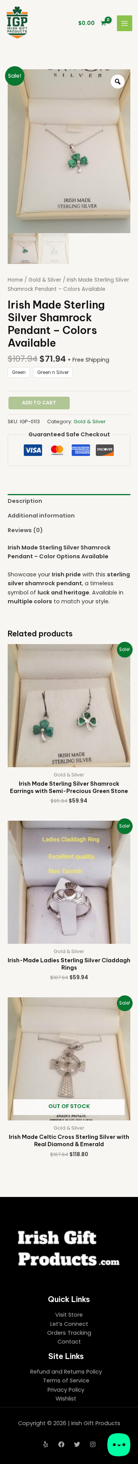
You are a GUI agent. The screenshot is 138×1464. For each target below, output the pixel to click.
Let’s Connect (69, 1324)
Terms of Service (66, 1380)
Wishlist (66, 1398)
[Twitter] (77, 1444)
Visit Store (69, 1315)
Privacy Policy (66, 1390)
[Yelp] (46, 1444)
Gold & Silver (44, 280)
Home (15, 280)
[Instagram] (93, 1444)
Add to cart (39, 402)
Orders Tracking (69, 1333)
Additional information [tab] (41, 515)
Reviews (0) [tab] (25, 530)
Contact (69, 1341)
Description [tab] (25, 501)
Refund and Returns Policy (66, 1372)
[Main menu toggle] (124, 23)
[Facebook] (61, 1444)
